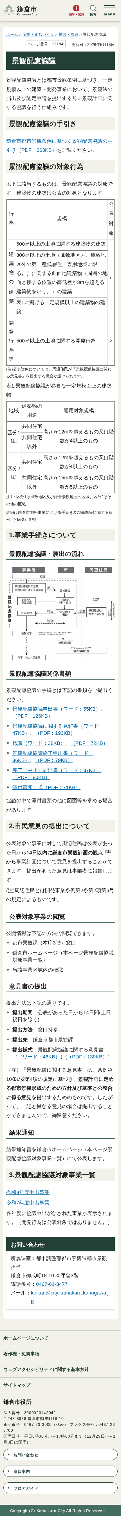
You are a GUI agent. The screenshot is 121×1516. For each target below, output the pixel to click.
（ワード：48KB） (38, 1057)
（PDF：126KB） (32, 716)
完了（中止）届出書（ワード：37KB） (56, 770)
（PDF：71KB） (61, 787)
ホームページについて (25, 1338)
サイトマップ (16, 1385)
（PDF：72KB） (89, 743)
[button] (93, 13)
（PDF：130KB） (87, 1057)
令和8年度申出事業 (28, 1192)
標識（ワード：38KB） (38, 743)
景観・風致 (68, 34)
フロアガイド (26, 1488)
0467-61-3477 (52, 1284)
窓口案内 (22, 1471)
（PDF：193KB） (55, 733)
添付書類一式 (27, 787)
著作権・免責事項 (21, 1353)
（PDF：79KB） (54, 760)
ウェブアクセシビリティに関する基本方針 (46, 1369)
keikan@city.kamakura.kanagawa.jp (70, 1297)
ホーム (12, 34)
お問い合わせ (26, 1455)
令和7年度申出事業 (28, 1202)
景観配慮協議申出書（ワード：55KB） (56, 709)
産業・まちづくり (38, 34)
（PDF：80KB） (31, 777)
